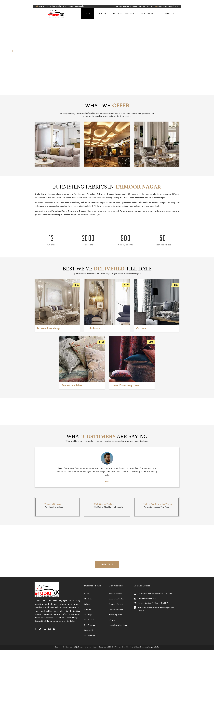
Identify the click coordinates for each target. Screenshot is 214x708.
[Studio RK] (56, 13)
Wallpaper (113, 620)
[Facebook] (35, 629)
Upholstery (93, 328)
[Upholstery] (107, 302)
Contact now (108, 64)
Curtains (141, 328)
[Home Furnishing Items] (132, 359)
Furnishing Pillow (115, 615)
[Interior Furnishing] (57, 302)
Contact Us (168, 14)
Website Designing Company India (146, 647)
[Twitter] (40, 629)
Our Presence (89, 625)
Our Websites (89, 635)
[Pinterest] (54, 629)
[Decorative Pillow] (82, 359)
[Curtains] (156, 302)
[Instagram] (49, 629)
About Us (101, 14)
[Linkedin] (45, 629)
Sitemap (87, 609)
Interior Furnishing (123, 14)
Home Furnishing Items (125, 385)
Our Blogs (88, 615)
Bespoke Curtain (115, 594)
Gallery (87, 604)
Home (87, 14)
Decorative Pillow (72, 385)
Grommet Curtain (116, 604)
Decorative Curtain (116, 599)
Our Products (148, 14)
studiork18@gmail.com (167, 7)
